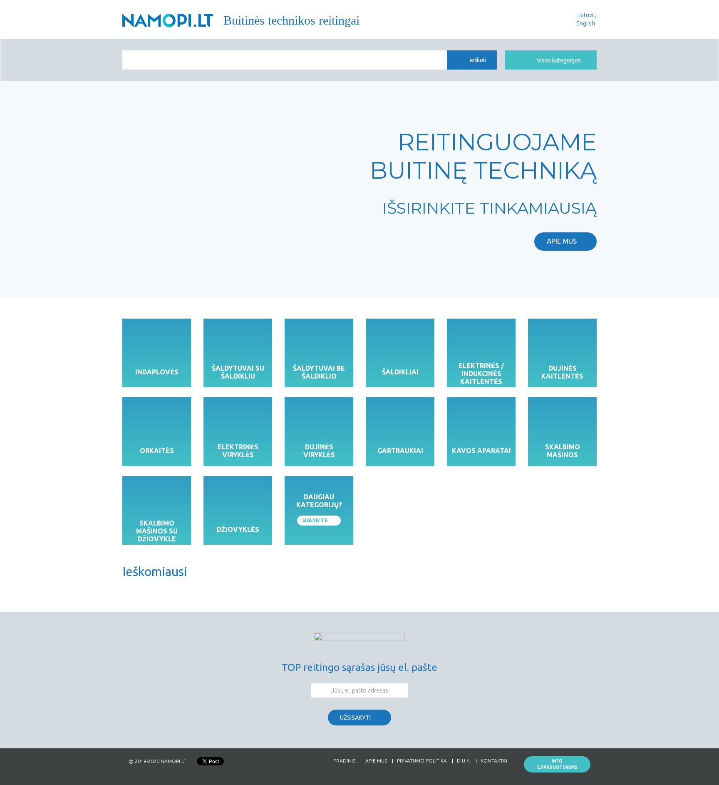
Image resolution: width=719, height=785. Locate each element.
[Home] (167, 20)
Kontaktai (494, 761)
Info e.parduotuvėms (557, 764)
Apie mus (562, 241)
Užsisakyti (355, 717)
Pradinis (344, 761)
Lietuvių (586, 15)
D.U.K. (464, 761)
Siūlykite (315, 520)
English (585, 23)
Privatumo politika (422, 761)
